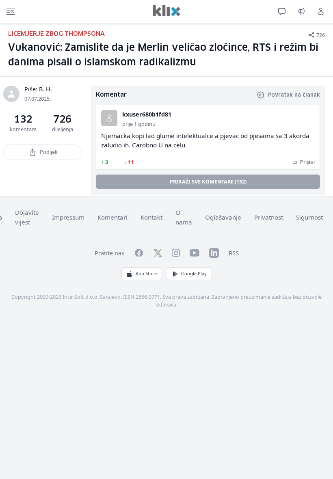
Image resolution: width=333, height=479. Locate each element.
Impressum (68, 217)
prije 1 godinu (139, 123)
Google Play (194, 273)
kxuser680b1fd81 (146, 114)
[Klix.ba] (166, 10)
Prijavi (307, 162)
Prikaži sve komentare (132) (208, 181)
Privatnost (268, 217)
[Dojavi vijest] (301, 11)
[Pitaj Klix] (282, 11)
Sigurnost (309, 217)
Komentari (112, 217)
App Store (146, 273)
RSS (234, 253)
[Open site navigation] (10, 11)
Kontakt (151, 217)
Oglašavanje (223, 217)
